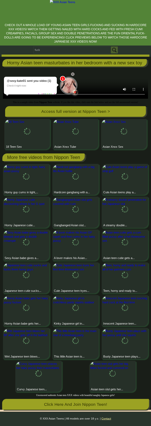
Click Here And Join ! (75, 404)
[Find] (114, 50)
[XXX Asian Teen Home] (76, 10)
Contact (106, 418)
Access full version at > (75, 111)
